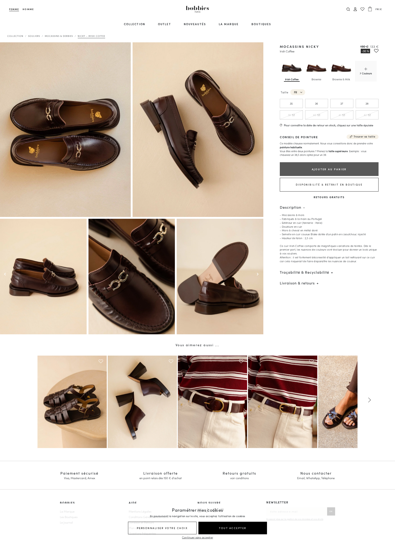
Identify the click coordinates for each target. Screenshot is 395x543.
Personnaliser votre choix (162, 528)
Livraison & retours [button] (297, 283)
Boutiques (261, 24)
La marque (229, 24)
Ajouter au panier (329, 169)
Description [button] (290, 207)
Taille (284, 92)
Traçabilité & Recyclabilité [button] (304, 272)
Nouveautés (195, 24)
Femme (14, 9)
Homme (28, 9)
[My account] (355, 9)
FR (295, 92)
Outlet (164, 24)
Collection (134, 24)
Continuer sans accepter (197, 537)
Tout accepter (232, 528)
